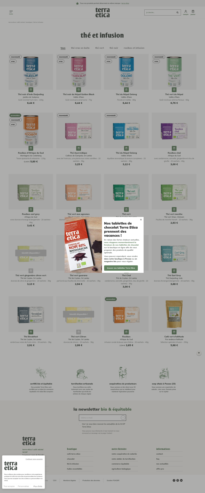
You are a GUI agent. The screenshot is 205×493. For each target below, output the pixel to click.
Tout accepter (9, 486)
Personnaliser (23, 486)
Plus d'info (37, 486)
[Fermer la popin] (141, 219)
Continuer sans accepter (34, 459)
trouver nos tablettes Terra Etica (121, 268)
